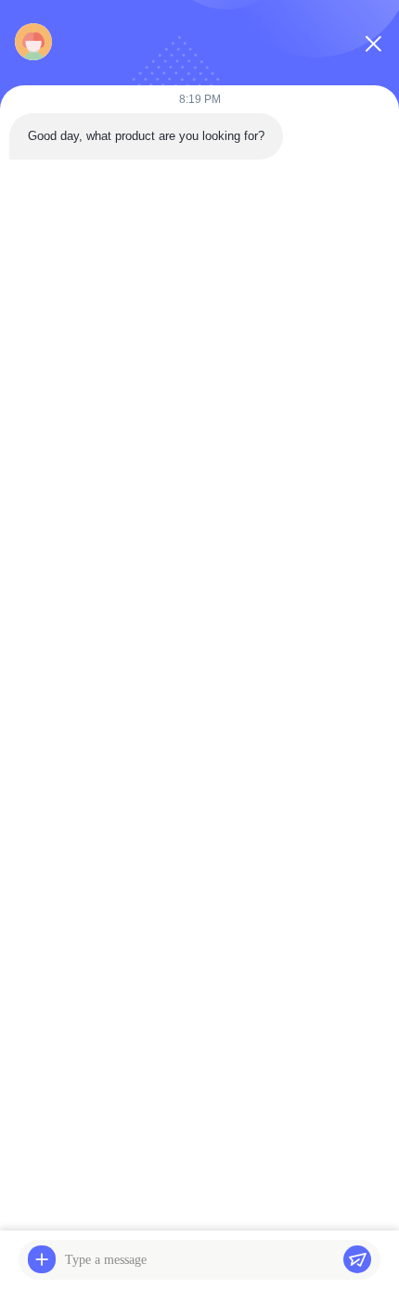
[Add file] (42, 1259)
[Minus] (373, 43)
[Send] (357, 1259)
